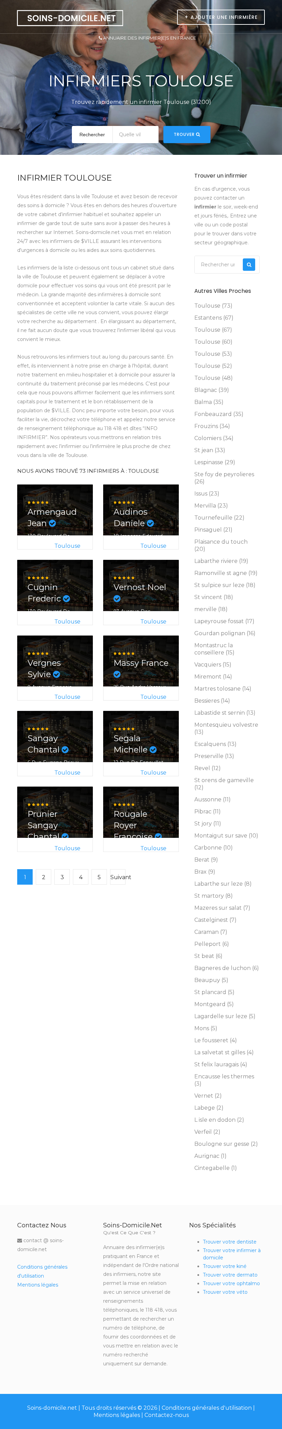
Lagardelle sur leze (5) (225, 1016)
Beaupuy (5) (211, 980)
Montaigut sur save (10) (226, 835)
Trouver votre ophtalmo (231, 1283)
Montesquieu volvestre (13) (226, 728)
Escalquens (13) (215, 744)
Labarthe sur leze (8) (223, 884)
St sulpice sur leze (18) (225, 585)
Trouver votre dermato (230, 1275)
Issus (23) (206, 493)
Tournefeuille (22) (219, 517)
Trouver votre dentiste (230, 1242)
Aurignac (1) (210, 1156)
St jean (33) (209, 450)
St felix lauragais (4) (220, 1064)
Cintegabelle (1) (215, 1168)
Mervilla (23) (211, 505)
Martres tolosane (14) (222, 688)
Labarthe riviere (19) (221, 561)
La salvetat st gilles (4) (224, 1052)
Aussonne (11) (212, 799)
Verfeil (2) (207, 1132)
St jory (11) (207, 823)
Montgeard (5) (214, 1004)
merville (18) (211, 609)
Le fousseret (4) (215, 1040)
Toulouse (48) (213, 378)
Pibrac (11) (207, 811)
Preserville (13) (214, 756)
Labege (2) (209, 1108)
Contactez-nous (166, 1415)
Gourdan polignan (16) (225, 633)
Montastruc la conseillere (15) (214, 649)
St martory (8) (213, 896)
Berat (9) (206, 859)
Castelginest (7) (215, 920)
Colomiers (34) (214, 438)
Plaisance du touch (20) (221, 545)
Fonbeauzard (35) (218, 414)
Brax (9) (204, 871)
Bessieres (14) (212, 700)
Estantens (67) (214, 317)
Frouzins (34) (212, 426)
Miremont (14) (213, 676)
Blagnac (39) (211, 390)
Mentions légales (37, 1285)
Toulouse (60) (213, 342)
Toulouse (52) (213, 366)
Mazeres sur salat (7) (222, 908)
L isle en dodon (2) (219, 1120)
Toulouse (67, 546)
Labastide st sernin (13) (225, 713)
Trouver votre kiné (225, 1266)
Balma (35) (209, 402)
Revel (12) (207, 768)
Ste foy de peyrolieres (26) (224, 478)
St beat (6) (208, 956)
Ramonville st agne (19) (226, 573)
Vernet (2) (208, 1095)
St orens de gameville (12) (224, 784)
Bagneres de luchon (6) (226, 968)
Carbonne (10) (213, 847)
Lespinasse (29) (214, 462)
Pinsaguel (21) (213, 529)
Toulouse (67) (213, 330)
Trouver (185, 134)
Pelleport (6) (211, 944)
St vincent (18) (213, 597)
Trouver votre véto (225, 1292)
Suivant (118, 877)
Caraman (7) (210, 932)
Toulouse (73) (213, 305)
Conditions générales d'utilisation (207, 1408)
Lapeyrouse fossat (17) (224, 621)
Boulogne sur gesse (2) (226, 1144)
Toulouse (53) (213, 354)
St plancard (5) (214, 992)
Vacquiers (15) (212, 664)
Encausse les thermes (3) (224, 1080)
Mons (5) (205, 1028)
